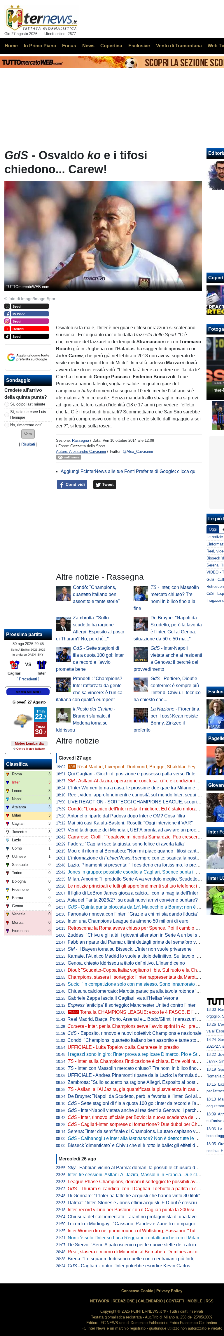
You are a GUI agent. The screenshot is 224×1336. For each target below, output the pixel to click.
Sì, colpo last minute (27, 404)
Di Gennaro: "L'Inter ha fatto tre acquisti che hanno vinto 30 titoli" (134, 1195)
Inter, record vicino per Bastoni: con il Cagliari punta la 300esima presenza (144, 1209)
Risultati (28, 444)
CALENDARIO (150, 1301)
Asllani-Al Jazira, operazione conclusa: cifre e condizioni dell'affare (142, 780)
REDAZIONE (124, 1301)
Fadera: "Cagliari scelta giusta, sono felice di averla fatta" (127, 843)
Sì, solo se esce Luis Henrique (28, 415)
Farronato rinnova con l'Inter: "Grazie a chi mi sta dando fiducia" (133, 914)
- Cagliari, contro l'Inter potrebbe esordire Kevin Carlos (129, 1265)
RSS (210, 1301)
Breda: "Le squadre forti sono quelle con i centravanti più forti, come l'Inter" (144, 1258)
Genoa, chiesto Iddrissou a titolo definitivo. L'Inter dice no (126, 963)
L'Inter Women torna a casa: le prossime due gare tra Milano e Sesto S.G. (143, 787)
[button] (28, 434)
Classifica (17, 764)
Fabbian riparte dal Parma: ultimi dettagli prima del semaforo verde (136, 942)
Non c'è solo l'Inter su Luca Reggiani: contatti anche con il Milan (133, 1237)
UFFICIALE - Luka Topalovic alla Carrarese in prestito (123, 1047)
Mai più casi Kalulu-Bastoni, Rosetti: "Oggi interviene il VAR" (130, 822)
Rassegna (80, 440)
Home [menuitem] (11, 45)
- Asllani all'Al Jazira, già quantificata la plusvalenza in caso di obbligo (143, 1089)
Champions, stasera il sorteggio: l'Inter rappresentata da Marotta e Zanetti (143, 977)
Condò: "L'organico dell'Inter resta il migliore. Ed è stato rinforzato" (136, 808)
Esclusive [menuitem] (139, 45)
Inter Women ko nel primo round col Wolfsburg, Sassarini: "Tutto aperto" (141, 1230)
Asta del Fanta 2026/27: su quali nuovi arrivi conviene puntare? (132, 899)
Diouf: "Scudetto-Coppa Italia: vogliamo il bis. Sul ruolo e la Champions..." (144, 970)
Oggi (213, 529)
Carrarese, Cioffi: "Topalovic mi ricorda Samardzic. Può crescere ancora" (142, 836)
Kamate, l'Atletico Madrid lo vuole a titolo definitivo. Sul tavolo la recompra (144, 956)
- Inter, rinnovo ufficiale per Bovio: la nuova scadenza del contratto (141, 1117)
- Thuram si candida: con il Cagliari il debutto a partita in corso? (138, 1188)
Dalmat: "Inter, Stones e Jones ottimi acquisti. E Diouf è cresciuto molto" (141, 1202)
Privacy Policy (169, 1291)
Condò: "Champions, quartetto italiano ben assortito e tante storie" (96, 594)
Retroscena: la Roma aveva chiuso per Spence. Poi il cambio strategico (142, 928)
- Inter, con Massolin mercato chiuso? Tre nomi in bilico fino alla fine (141, 1068)
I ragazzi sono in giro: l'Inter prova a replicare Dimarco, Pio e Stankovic (140, 1054)
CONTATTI (175, 1301)
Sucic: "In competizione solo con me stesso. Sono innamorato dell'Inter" (141, 984)
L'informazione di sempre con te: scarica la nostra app (138, 857)
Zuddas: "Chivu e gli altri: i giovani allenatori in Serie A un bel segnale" (140, 935)
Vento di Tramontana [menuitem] (179, 45)
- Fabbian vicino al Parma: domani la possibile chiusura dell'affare (140, 1167)
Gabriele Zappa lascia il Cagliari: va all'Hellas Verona (123, 998)
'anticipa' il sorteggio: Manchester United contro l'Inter (131, 1005)
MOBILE (195, 1301)
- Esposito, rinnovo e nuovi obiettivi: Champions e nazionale (134, 1033)
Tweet (107, 484)
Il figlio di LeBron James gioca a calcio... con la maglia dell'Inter (133, 892)
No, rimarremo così (26, 425)
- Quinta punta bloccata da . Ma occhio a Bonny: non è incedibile (142, 906)
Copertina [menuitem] (111, 45)
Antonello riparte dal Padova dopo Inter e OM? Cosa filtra (126, 815)
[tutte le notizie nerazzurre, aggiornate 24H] (41, 18)
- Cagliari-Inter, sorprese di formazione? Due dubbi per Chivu (136, 1124)
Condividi (74, 484)
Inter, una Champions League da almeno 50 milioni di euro (128, 921)
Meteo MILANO (28, 692)
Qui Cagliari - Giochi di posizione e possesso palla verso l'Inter (132, 773)
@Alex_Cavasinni (138, 451)
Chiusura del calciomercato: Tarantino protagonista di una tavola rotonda (142, 1216)
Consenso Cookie (137, 1291)
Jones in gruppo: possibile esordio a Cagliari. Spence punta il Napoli (138, 871)
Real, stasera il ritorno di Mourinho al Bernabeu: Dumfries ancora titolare (142, 1251)
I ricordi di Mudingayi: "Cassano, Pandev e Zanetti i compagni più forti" (140, 1223)
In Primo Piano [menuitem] (40, 45)
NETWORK (99, 1301)
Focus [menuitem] (69, 45)
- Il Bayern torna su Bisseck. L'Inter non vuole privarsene (130, 949)
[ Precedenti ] (28, 679)
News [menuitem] (88, 45)
